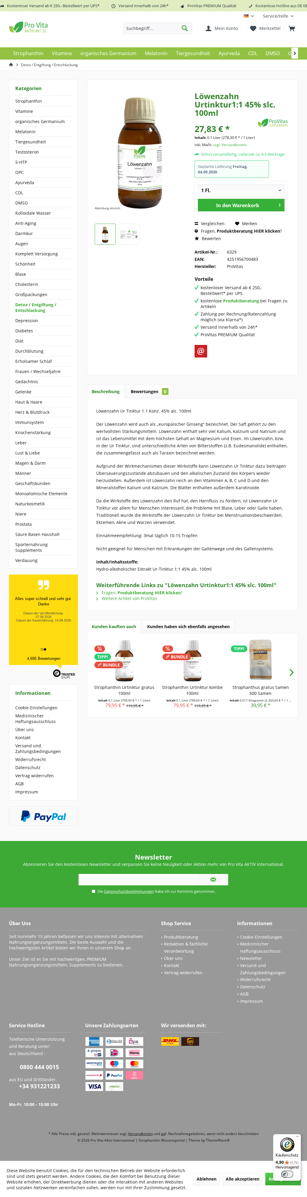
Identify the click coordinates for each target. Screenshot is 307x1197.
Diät (19, 341)
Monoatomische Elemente (41, 493)
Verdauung (26, 560)
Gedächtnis (26, 381)
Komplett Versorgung (36, 254)
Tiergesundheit (30, 142)
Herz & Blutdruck (32, 412)
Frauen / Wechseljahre (38, 371)
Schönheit (25, 264)
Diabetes (24, 331)
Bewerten (211, 238)
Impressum (26, 792)
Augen (21, 243)
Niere (20, 514)
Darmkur (24, 233)
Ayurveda (24, 182)
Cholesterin (26, 284)
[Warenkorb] (291, 28)
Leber (21, 443)
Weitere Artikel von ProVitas (128, 598)
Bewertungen (148, 391)
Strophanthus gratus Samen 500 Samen (260, 690)
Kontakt (23, 737)
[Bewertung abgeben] (225, 121)
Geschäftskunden (32, 483)
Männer (23, 473)
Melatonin (25, 131)
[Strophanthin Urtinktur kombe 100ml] (192, 660)
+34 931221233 (39, 1086)
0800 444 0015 (39, 1067)
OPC (19, 172)
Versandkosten (140, 1133)
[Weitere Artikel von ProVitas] (273, 123)
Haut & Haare (28, 402)
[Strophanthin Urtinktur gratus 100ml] (124, 660)
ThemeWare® (218, 1140)
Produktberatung (181, 937)
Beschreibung (106, 391)
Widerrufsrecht (30, 759)
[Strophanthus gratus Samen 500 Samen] (261, 660)
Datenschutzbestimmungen (129, 891)
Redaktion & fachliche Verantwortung (186, 947)
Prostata (23, 524)
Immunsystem (29, 422)
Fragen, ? (241, 231)
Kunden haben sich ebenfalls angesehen (188, 626)
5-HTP (21, 162)
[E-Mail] (201, 351)
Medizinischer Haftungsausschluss (35, 718)
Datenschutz (27, 767)
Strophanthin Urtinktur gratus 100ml (124, 690)
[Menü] (297, 1137)
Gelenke (23, 392)
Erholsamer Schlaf (33, 361)
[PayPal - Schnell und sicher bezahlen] (43, 816)
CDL (19, 193)
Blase (20, 274)
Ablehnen (206, 1179)
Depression (26, 320)
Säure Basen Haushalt (37, 534)
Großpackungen (31, 294)
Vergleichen (212, 223)
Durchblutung (29, 351)
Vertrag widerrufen (34, 775)
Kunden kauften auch (114, 626)
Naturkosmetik (30, 504)
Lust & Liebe (27, 453)
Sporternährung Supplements (31, 547)
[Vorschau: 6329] (105, 234)
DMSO (21, 203)
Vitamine (24, 111)
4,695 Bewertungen (43, 658)
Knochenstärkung (33, 432)
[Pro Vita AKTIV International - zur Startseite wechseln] (52, 27)
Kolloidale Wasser (33, 213)
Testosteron (27, 152)
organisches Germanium (40, 121)
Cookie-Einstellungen (36, 707)
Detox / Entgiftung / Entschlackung (35, 307)
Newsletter (251, 958)
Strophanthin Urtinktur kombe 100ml (192, 690)
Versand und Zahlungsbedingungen (38, 748)
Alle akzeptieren (242, 1179)
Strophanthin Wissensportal (162, 1140)
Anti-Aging (25, 223)
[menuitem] (278, 16)
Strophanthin (28, 101)
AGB (19, 784)
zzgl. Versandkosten (229, 144)
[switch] (287, 1174)
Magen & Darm (30, 463)
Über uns (24, 729)
